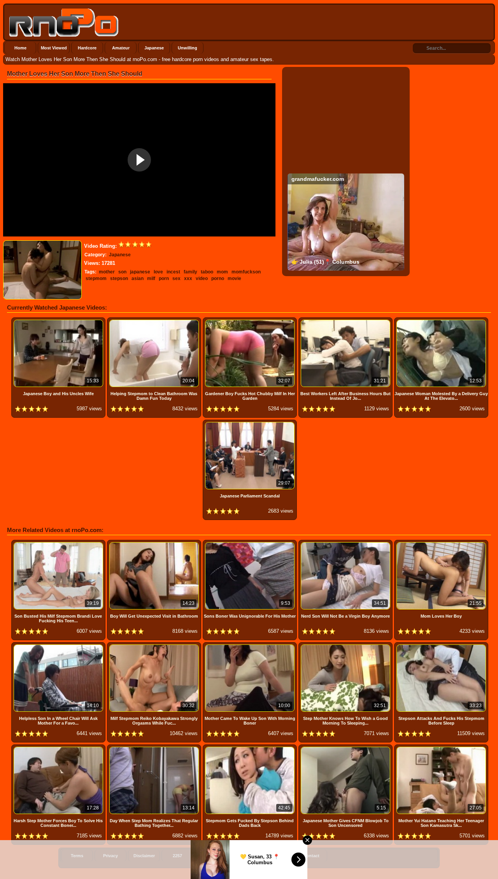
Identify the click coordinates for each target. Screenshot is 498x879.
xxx (188, 278)
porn (164, 278)
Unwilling (187, 48)
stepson (119, 278)
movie (234, 278)
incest (173, 272)
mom (222, 272)
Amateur (121, 48)
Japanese (154, 48)
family (190, 272)
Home (20, 48)
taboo (207, 272)
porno (217, 278)
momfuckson (246, 272)
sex (176, 278)
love (158, 272)
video (202, 278)
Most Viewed (54, 48)
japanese (140, 272)
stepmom (96, 278)
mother (107, 272)
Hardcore (87, 48)
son (122, 272)
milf (151, 278)
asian (138, 278)
